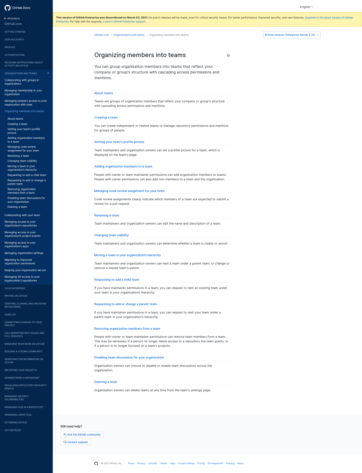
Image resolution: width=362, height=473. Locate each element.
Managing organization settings (24, 252)
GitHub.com (13, 24)
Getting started (15, 31)
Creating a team (17, 123)
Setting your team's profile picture (24, 130)
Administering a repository (22, 377)
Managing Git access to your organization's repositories (22, 278)
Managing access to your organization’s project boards (22, 234)
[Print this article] (228, 56)
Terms (131, 463)
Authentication (15, 54)
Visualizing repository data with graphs (25, 387)
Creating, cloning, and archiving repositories (25, 305)
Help (172, 463)
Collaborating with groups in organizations (22, 81)
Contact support (77, 442)
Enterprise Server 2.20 (290, 34)
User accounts (14, 39)
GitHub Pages (13, 430)
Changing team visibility (22, 160)
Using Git (10, 314)
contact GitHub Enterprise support (124, 21)
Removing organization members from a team (22, 190)
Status (163, 463)
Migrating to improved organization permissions (20, 261)
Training (230, 463)
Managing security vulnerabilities (17, 398)
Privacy (141, 463)
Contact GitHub (186, 463)
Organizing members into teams (24, 111)
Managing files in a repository (24, 407)
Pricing (201, 463)
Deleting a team (17, 206)
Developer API (215, 463)
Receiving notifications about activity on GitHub (24, 64)
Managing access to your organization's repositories (21, 223)
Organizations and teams (21, 73)
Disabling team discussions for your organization (26, 199)
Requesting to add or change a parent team (27, 182)
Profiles (10, 47)
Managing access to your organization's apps (20, 244)
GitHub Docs (21, 8)
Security (152, 463)
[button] (307, 7)
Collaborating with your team (22, 215)
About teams (15, 118)
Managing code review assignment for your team (23, 148)
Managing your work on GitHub (24, 343)
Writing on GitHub (16, 295)
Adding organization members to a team (26, 139)
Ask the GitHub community (83, 434)
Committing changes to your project (23, 324)
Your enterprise (15, 288)
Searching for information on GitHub (24, 361)
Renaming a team (18, 155)
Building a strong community (24, 351)
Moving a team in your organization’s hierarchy (22, 167)
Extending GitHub (16, 422)
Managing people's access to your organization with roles (26, 102)
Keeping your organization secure (25, 270)
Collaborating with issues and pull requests (24, 335)
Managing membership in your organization (23, 92)
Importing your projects (21, 370)
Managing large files (18, 414)
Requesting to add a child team (27, 175)
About (240, 463)
